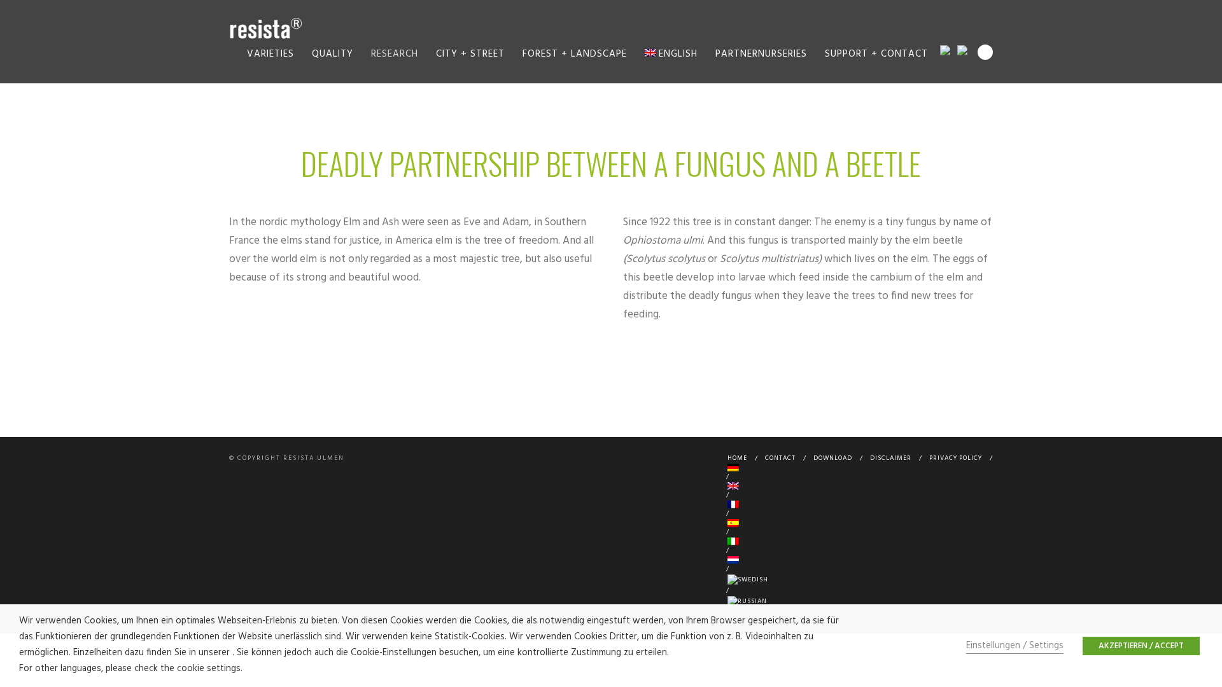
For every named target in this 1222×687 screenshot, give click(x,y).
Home (737, 458)
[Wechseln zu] (857, 467)
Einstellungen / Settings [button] (1015, 646)
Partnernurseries (761, 54)
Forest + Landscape (575, 54)
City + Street (470, 54)
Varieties (270, 54)
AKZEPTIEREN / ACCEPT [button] (1141, 646)
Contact (780, 458)
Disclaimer (890, 458)
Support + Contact (876, 54)
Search (985, 52)
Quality (332, 54)
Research (394, 54)
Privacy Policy (955, 458)
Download (832, 458)
